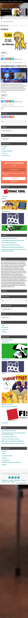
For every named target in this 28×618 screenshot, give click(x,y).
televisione (2, 108)
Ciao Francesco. (4, 153)
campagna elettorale (5, 106)
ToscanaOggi (9, 339)
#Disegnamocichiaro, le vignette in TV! (14, 66)
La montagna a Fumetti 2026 (7, 151)
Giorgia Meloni (20, 62)
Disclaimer (13, 481)
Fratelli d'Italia (16, 62)
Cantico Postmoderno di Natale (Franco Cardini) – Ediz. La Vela (13, 240)
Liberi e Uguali (18, 106)
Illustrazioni (21, 1)
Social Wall (9, 1)
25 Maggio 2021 (4, 62)
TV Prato (7, 342)
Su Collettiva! (4, 464)
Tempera (21, 483)
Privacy (9, 481)
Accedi (3, 325)
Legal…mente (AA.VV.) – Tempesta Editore (9, 242)
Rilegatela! (4, 29)
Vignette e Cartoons (15, 1)
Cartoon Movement (13, 406)
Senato (23, 106)
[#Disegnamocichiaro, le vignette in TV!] (14, 75)
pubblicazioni (4, 481)
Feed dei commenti (5, 329)
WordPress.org (4, 331)
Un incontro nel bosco (6, 155)
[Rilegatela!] (14, 40)
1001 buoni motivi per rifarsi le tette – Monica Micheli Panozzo (13, 247)
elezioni (10, 106)
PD (21, 106)
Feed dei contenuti (5, 327)
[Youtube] (26, 7)
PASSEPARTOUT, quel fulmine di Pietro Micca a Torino (11, 462)
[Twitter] (21, 7)
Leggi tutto (4, 52)
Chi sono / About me (3, 1)
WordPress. (25, 483)
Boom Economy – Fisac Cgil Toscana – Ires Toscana (10, 245)
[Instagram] (24, 7)
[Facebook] (23, 7)
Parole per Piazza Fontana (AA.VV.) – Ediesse (9, 238)
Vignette (10, 62)
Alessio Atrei (7, 9)
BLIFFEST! (3, 148)
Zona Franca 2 (4, 146)
